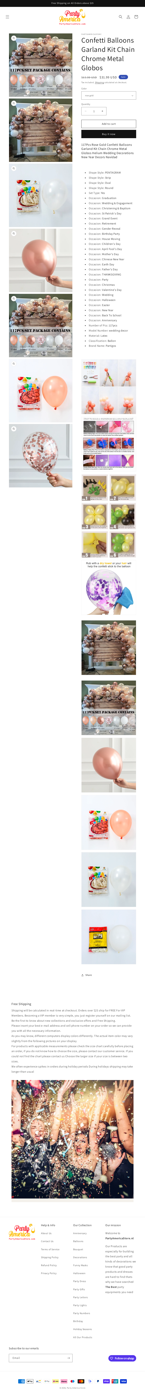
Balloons (78, 1241)
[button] (7, 17)
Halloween (79, 1273)
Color (84, 88)
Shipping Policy (50, 1257)
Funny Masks (80, 1265)
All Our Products (82, 1337)
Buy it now (108, 134)
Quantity (85, 104)
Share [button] (88, 975)
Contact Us (47, 1241)
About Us (46, 1233)
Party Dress (79, 1281)
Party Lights (80, 1305)
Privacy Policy (48, 1273)
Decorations (80, 1257)
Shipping (99, 82)
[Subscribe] (68, 1358)
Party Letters (80, 1297)
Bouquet (78, 1249)
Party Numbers (81, 1313)
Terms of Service (50, 1249)
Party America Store (76, 1388)
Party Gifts (79, 1289)
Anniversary (80, 1233)
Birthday (78, 1321)
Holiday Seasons (82, 1329)
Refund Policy (49, 1265)
